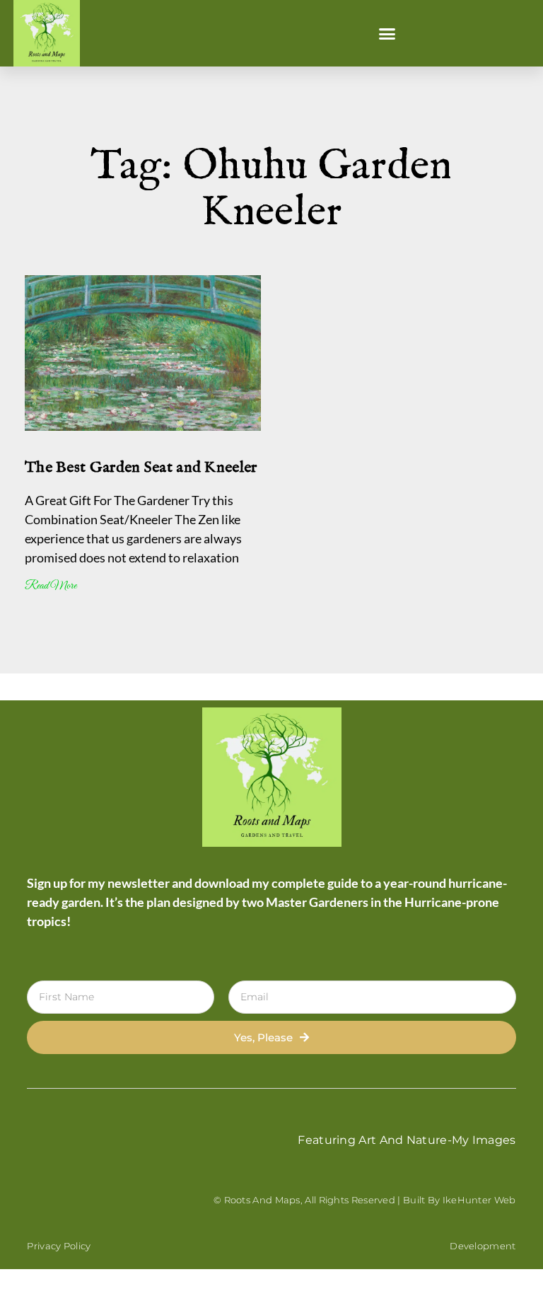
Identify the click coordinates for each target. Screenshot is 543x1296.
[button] (387, 33)
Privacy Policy (58, 1245)
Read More (50, 586)
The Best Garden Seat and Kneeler (141, 468)
